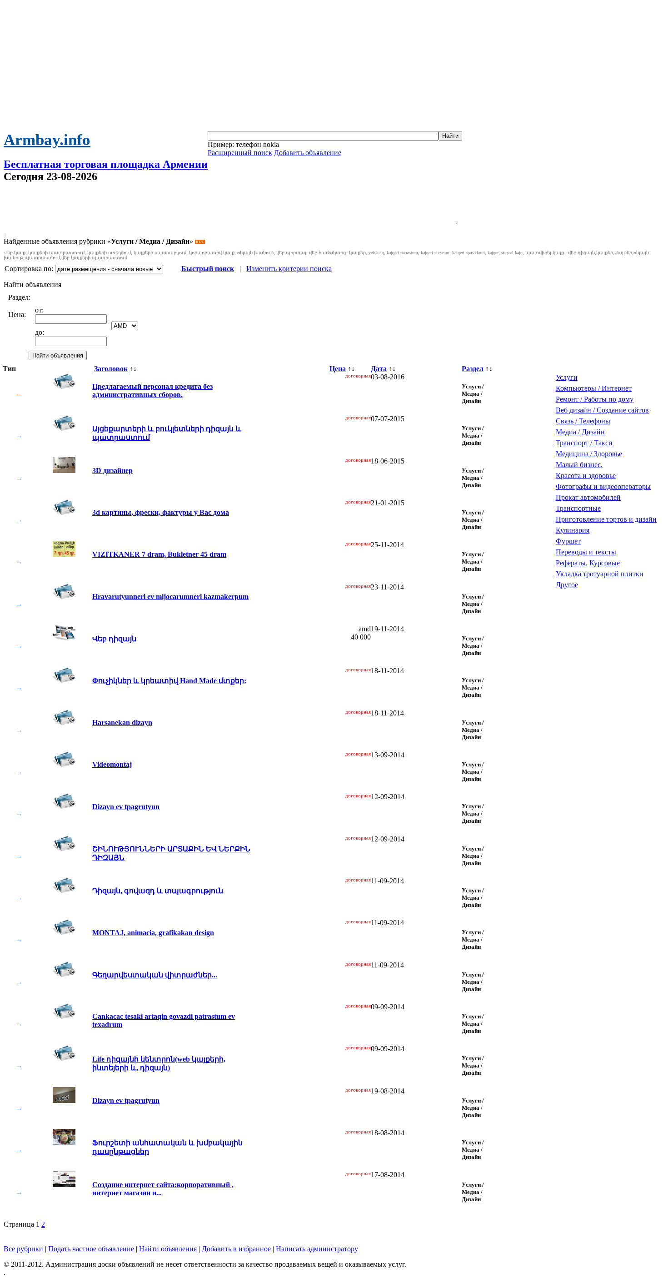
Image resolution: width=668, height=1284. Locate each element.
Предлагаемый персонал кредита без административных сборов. (152, 390)
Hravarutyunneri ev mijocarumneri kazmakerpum (170, 596)
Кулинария (572, 530)
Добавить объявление (307, 152)
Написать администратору (317, 1249)
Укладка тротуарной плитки (599, 574)
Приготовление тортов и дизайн (606, 519)
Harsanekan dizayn (122, 722)
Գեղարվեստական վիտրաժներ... (154, 975)
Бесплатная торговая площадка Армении (106, 164)
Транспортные (578, 508)
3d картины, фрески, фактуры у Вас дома (160, 512)
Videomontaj (112, 764)
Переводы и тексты (586, 552)
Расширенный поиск (240, 152)
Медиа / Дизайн (580, 432)
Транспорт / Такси (584, 443)
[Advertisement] (334, 67)
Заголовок (111, 369)
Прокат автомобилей (588, 497)
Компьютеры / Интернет (594, 388)
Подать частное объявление (91, 1249)
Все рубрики (23, 1249)
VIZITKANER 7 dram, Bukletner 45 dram (159, 554)
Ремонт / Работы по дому (594, 399)
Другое (567, 585)
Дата (379, 369)
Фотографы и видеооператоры (603, 486)
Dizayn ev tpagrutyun (126, 807)
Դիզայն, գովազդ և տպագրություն (157, 891)
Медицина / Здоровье (589, 454)
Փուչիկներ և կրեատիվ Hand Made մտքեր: (169, 681)
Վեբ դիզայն (114, 639)
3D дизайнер (112, 470)
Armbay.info (47, 140)
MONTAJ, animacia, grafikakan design (153, 933)
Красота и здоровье (586, 475)
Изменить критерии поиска (289, 268)
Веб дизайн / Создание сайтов (602, 410)
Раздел (473, 369)
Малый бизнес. (579, 464)
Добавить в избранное (236, 1249)
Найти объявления (168, 1249)
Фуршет (568, 541)
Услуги (567, 377)
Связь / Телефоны (583, 421)
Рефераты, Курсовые (588, 563)
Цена (337, 369)
